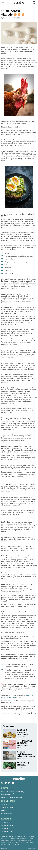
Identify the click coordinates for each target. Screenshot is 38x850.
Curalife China (7, 831)
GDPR (3, 810)
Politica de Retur (6, 813)
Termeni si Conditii (7, 807)
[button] (34, 2)
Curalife (5, 822)
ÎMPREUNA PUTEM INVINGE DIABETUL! (17, 696)
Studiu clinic (5, 804)
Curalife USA (7, 828)
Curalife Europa (8, 825)
